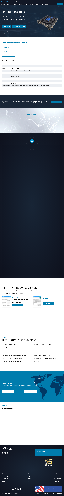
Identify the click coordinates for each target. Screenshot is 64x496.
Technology (14, 4)
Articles (35, 323)
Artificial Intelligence (57, 478)
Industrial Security (57, 481)
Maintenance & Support (6, 476)
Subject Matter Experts (6, 479)
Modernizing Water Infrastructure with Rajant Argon (25, 122)
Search (13, 1)
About (46, 4)
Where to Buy (34, 1)
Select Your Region (31, 391)
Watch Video (13, 32)
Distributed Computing (57, 472)
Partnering (42, 4)
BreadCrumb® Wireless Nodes (32, 472)
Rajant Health (29, 479)
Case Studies (6, 323)
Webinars (5, 312)
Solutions (3, 4)
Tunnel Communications (58, 482)
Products (20, 4)
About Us (3, 472)
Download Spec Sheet (19, 26)
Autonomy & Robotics (57, 479)
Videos (19, 323)
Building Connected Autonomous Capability (54, 1)
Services (26, 4)
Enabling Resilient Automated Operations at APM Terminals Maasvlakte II (52, 427)
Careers (3, 481)
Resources (32, 4)
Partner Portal (26, 1)
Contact (60, 4)
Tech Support (19, 1)
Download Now (18, 305)
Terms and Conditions (46, 493)
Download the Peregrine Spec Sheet (8, 62)
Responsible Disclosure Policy (57, 493)
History (3, 475)
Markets (8, 4)
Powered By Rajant (5, 478)
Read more (17, 124)
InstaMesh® (56, 475)
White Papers (52, 312)
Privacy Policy (39, 493)
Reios (28, 481)
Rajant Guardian (29, 476)
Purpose (3, 473)
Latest (37, 4)
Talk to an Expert (8, 391)
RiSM (28, 475)
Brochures (20, 312)
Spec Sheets (36, 312)
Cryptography (56, 476)
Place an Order (56, 102)
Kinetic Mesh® (56, 473)
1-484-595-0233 (41, 453)
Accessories (29, 478)
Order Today (7, 26)
